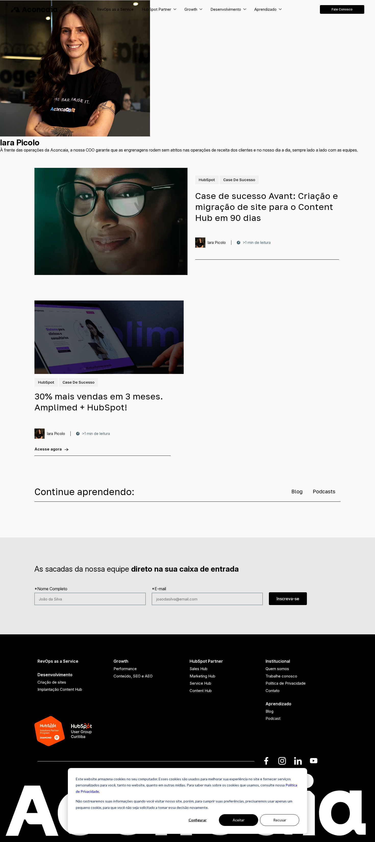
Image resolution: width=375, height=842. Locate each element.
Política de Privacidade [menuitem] (286, 683)
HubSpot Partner (156, 9)
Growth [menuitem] (121, 661)
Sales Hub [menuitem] (198, 668)
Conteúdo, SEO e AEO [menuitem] (133, 676)
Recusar (279, 820)
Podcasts (324, 491)
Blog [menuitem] (269, 711)
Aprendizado (265, 9)
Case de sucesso (239, 179)
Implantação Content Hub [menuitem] (60, 689)
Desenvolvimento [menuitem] (55, 674)
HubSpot (207, 179)
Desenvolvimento (225, 9)
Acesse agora (48, 449)
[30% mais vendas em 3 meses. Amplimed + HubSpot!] (109, 337)
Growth (190, 9)
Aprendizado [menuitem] (278, 703)
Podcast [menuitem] (273, 718)
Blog (297, 491)
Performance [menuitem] (125, 668)
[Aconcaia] (34, 9)
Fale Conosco (342, 9)
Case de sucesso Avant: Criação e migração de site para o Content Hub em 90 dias (266, 207)
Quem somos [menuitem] (277, 668)
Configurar (198, 820)
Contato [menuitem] (273, 690)
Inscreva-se (288, 598)
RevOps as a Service (115, 9)
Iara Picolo (216, 242)
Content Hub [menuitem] (201, 690)
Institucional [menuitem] (278, 661)
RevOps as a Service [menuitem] (58, 661)
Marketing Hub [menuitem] (202, 676)
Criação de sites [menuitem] (52, 682)
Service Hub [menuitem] (200, 683)
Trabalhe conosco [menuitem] (281, 676)
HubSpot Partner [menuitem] (206, 661)
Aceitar (238, 820)
